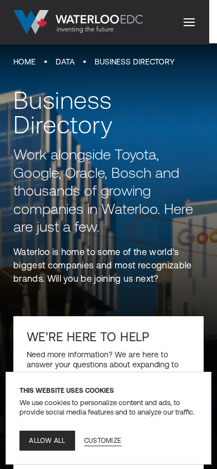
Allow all (47, 441)
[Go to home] (78, 22)
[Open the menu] (189, 22)
